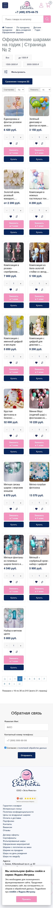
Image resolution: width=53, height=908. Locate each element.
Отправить (26, 755)
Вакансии (7, 827)
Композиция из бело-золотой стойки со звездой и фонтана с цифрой (39, 271)
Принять (26, 899)
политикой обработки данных (32, 747)
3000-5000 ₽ (33, 64)
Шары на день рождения (15, 853)
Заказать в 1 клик (13, 151)
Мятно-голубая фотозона (37, 486)
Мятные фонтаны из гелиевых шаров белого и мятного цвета (13, 562)
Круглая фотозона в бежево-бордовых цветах (13, 416)
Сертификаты (9, 837)
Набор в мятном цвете (13, 632)
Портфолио (8, 820)
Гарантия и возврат (12, 805)
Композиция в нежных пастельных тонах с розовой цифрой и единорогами (39, 200)
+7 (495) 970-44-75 (26, 12)
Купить (13, 159)
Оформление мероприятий (16, 843)
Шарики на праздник (13, 850)
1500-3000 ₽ (12, 64)
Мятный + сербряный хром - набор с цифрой (39, 561)
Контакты (7, 824)
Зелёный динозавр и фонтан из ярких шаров (38, 123)
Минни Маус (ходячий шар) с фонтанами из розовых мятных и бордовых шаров (38, 419)
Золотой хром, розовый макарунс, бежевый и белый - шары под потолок (13, 200)
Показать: (34, 89)
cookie (12, 891)
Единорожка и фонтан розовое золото (13, 122)
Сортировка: (9, 89)
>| (19, 683)
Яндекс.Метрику (26, 891)
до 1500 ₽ (23, 57)
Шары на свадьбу (11, 856)
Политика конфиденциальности (18, 811)
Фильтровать (18, 71)
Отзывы (6, 830)
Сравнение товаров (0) (17, 81)
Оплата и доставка (12, 817)
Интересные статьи (12, 808)
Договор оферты (11, 834)
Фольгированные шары (14, 840)
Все (7, 57)
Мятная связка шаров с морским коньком (13, 488)
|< (5, 678)
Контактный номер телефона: (18, 734)
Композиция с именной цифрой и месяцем (13, 341)
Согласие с (26, 747)
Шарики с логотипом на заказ (17, 847)
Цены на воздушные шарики (16, 814)
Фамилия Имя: (11, 721)
